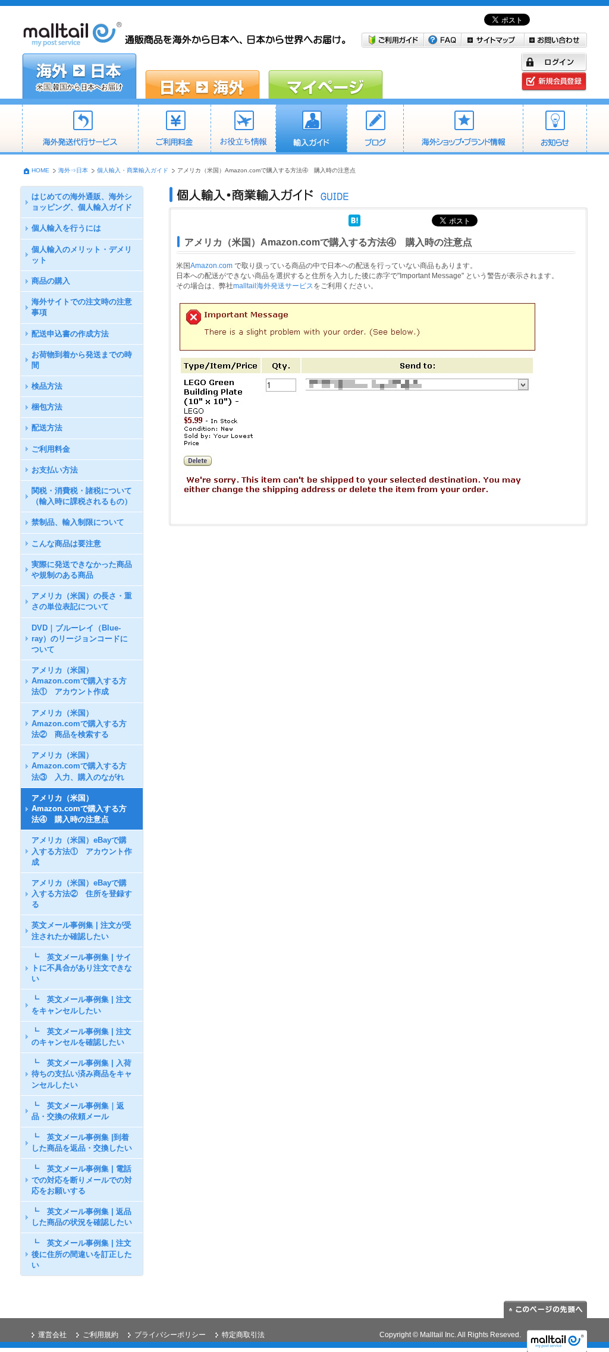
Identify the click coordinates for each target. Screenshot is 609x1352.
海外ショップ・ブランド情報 (463, 130)
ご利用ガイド (393, 40)
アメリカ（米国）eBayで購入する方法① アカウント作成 (82, 851)
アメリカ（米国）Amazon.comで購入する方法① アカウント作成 (79, 681)
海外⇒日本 (73, 170)
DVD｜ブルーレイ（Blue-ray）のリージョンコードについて (80, 638)
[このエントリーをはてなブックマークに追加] (354, 219)
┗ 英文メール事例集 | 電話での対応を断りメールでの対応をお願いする (82, 1179)
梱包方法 (47, 406)
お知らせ (555, 130)
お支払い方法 (55, 469)
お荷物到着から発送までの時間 (82, 360)
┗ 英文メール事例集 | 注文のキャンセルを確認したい (81, 1037)
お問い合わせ (556, 40)
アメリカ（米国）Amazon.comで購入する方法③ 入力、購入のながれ (79, 766)
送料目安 (243, 130)
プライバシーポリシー (170, 1335)
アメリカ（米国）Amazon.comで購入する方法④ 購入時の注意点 (79, 808)
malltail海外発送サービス (273, 286)
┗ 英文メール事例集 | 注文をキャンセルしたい (81, 1004)
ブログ (375, 130)
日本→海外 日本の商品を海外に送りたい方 (202, 76)
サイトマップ (493, 40)
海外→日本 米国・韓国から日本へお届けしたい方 (79, 76)
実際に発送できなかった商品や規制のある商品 (82, 569)
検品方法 (47, 386)
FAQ (443, 40)
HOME (40, 170)
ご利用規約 (100, 1335)
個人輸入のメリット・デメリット (82, 254)
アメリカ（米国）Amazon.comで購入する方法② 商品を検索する (79, 723)
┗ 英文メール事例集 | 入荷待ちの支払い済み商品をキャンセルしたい (82, 1073)
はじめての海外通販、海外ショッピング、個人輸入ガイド (82, 202)
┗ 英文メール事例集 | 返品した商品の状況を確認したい (82, 1217)
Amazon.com (211, 265)
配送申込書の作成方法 (70, 333)
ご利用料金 (174, 130)
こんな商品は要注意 (66, 543)
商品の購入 (51, 280)
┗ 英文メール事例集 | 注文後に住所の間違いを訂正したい (82, 1253)
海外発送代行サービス (80, 130)
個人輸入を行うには (66, 227)
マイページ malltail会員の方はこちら (325, 76)
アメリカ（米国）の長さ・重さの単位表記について (82, 601)
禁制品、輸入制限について (78, 522)
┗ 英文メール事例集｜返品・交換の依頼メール (78, 1111)
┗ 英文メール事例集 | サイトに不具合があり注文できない (82, 968)
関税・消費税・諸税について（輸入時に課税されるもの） (82, 496)
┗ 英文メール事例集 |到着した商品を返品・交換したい (82, 1142)
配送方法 (47, 427)
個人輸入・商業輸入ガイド (311, 130)
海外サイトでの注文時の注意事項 (82, 307)
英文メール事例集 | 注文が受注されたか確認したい (81, 930)
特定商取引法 (243, 1335)
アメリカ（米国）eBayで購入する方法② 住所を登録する (82, 893)
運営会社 (52, 1335)
